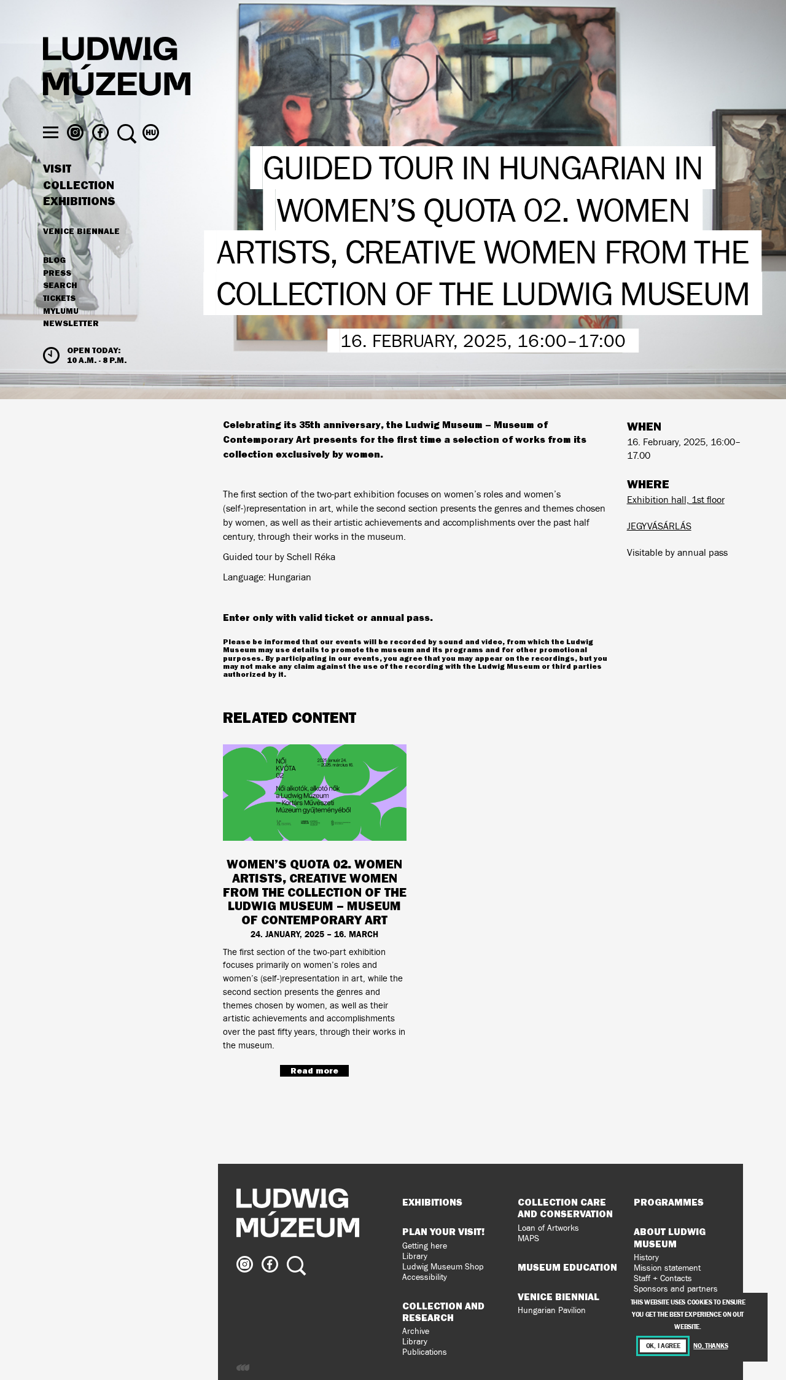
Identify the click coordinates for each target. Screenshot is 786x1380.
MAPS (528, 1238)
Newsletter (71, 323)
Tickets (59, 298)
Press (57, 273)
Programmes (669, 1202)
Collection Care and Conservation (565, 1208)
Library (414, 1256)
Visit (57, 169)
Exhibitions (79, 201)
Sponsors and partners (676, 1289)
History (646, 1257)
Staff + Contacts (663, 1278)
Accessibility (424, 1277)
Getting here (424, 1246)
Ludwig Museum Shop (442, 1266)
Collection (78, 185)
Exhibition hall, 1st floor (676, 499)
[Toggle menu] (50, 132)
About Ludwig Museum (670, 1237)
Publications (424, 1352)
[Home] (116, 68)
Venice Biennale (81, 231)
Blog (54, 260)
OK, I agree (663, 1346)
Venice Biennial (558, 1296)
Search (60, 285)
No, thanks (710, 1346)
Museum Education (567, 1267)
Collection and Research (443, 1311)
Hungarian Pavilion (552, 1310)
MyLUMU (61, 311)
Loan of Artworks (548, 1228)
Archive (415, 1331)
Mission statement (667, 1268)
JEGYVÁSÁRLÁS (659, 526)
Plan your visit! (443, 1231)
